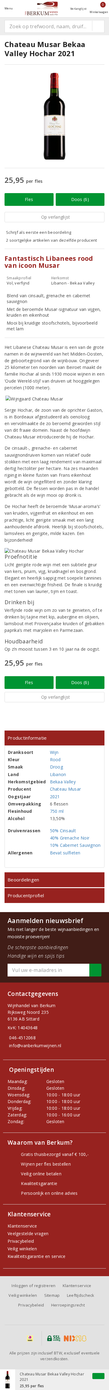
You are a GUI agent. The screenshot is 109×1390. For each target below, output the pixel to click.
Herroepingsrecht (68, 1305)
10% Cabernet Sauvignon (75, 845)
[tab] (54, 738)
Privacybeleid (21, 1241)
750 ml (57, 811)
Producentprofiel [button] (26, 895)
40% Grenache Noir (70, 838)
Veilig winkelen (22, 1249)
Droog (56, 767)
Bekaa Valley (63, 782)
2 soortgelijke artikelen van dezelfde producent (51, 240)
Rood (55, 759)
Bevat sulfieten (65, 853)
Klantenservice (22, 1226)
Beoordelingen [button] (23, 880)
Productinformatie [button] (27, 738)
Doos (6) (80, 199)
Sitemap (52, 1295)
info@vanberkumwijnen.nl (35, 1045)
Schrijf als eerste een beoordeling (38, 232)
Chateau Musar (65, 789)
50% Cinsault (63, 830)
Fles (29, 199)
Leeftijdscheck (80, 1295)
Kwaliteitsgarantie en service (37, 1256)
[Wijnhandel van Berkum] (41, 8)
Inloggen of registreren (33, 1285)
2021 (55, 796)
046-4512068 (22, 1038)
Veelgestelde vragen (28, 1233)
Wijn (54, 752)
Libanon (58, 774)
